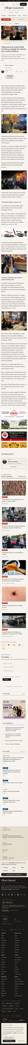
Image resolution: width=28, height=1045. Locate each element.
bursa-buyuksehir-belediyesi (7, 1008)
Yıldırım (3, 942)
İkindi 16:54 (18, 0)
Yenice (16, 938)
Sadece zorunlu (8, 1038)
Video (14, 867)
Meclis (2, 964)
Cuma (16, 935)
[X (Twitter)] (5, 895)
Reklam (3, 984)
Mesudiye (17, 945)
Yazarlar (3, 991)
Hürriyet (17, 942)
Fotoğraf (5, 867)
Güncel (16, 1008)
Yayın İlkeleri (18, 979)
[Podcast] (24, 895)
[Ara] (17, 4)
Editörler (3, 996)
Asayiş (2, 960)
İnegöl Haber (11, 1005)
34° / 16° (4, 851)
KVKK (16, 988)
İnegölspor (9, 1011)
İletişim (3, 988)
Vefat (14, 870)
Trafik (16, 967)
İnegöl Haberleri (12, 15)
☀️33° (14, 0)
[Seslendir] (21, 71)
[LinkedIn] (18, 895)
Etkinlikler (3, 971)
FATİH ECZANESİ (7, 844)
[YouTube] (12, 895)
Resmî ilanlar (18, 960)
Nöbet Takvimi (14, 910)
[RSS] (21, 895)
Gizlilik (16, 993)
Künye (2, 981)
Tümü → (17, 952)
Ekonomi (3, 967)
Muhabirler (4, 993)
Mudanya (3, 945)
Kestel (2, 952)
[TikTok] (15, 895)
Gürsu (2, 950)
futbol (14, 1011)
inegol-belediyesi (9, 1003)
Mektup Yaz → (5, 910)
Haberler (3, 1011)
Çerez (16, 991)
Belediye (3, 962)
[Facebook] (2, 895)
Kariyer (3, 986)
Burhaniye (17, 950)
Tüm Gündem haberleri (7, 454)
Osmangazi (3, 940)
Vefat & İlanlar (18, 957)
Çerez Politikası (7, 1033)
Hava (16, 964)
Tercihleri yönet (20, 1040)
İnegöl (2, 935)
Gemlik (3, 947)
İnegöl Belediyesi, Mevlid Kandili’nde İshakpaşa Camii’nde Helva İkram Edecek (13, 836)
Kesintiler (17, 969)
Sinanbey (17, 947)
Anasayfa (3, 15)
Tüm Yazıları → (14, 466)
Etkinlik (5, 870)
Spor (2, 969)
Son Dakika (3, 957)
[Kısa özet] (25, 71)
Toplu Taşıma (18, 974)
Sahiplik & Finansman (20, 984)
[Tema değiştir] (13, 4)
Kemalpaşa (17, 940)
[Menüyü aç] (2, 4)
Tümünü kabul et (9, 1040)
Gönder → (7, 679)
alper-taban (17, 1003)
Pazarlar (16, 971)
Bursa (19, 15)
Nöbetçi (16, 962)
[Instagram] (8, 895)
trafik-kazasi (4, 1005)
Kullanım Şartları (19, 996)
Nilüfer (3, 938)
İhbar (22, 867)
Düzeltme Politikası (19, 981)
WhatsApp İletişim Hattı (14, 874)
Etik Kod (17, 986)
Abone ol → (22, 1020)
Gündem (25, 15)
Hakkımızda (4, 979)
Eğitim (2, 974)
